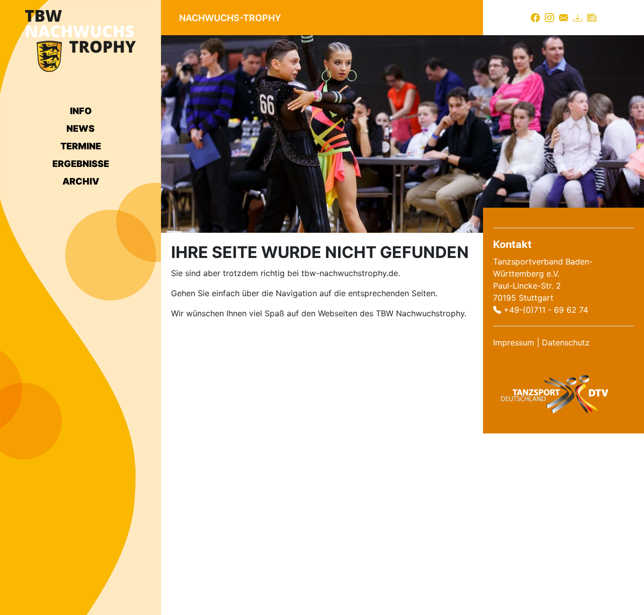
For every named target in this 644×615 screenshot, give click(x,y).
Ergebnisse (80, 163)
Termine (80, 146)
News (80, 128)
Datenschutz (566, 342)
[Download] (577, 17)
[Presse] (591, 17)
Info (81, 111)
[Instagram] (549, 17)
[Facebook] (535, 17)
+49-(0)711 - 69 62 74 (546, 310)
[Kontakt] (563, 17)
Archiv (80, 181)
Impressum (513, 342)
